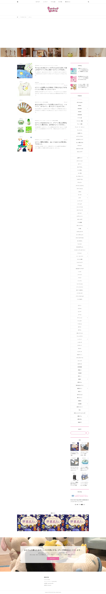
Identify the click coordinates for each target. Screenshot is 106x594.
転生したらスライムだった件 (79, 413)
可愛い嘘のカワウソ (80, 385)
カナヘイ (79, 164)
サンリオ (79, 194)
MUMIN (79, 111)
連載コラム (80, 416)
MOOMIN (80, 108)
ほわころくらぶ (80, 333)
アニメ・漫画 (79, 124)
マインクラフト (80, 336)
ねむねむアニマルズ (80, 268)
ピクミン (79, 305)
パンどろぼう (79, 299)
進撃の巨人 (80, 419)
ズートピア (80, 204)
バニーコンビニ (80, 283)
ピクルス (79, 308)
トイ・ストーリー (79, 256)
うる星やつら (79, 133)
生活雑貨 (79, 403)
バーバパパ (80, 274)
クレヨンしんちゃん (80, 185)
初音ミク (79, 376)
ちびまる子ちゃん (79, 247)
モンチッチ (80, 351)
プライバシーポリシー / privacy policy (50, 581)
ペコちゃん (80, 323)
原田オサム (80, 382)
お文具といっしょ (79, 154)
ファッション (79, 317)
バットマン (80, 280)
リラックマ (80, 360)
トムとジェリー (80, 262)
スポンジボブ (79, 219)
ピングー (79, 311)
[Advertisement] (53, 33)
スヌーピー (38, 1)
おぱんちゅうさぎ (79, 148)
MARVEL (79, 105)
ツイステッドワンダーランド (79, 250)
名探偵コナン (79, 388)
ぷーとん (79, 314)
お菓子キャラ (79, 157)
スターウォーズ (80, 210)
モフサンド (80, 345)
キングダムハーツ (79, 176)
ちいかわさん (79, 240)
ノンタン (79, 271)
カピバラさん (79, 167)
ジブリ (79, 197)
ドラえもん (80, 265)
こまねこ (79, 191)
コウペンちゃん (80, 188)
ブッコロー (80, 320)
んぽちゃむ (80, 363)
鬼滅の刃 (79, 422)
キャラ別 (60, 1)
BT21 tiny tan (79, 102)
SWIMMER (80, 114)
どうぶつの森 (79, 259)
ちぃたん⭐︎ (80, 243)
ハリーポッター (80, 293)
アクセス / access (47, 579)
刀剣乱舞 (79, 373)
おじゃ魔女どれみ (79, 142)
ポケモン (79, 326)
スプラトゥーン (80, 216)
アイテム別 (53, 1)
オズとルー (80, 145)
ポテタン (79, 330)
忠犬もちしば (79, 394)
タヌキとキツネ (80, 231)
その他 (79, 228)
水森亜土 (79, 400)
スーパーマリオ (80, 207)
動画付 (79, 379)
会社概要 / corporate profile (48, 583)
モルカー (79, 348)
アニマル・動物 (80, 120)
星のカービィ (67, 1)
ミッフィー (45, 1)
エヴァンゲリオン (79, 136)
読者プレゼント (80, 406)
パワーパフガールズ (80, 296)
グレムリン (80, 182)
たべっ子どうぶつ (79, 234)
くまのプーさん (80, 179)
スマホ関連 (80, 222)
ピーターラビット (79, 302)
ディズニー (80, 253)
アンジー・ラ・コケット (79, 127)
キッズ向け (80, 170)
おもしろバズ (79, 151)
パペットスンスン (79, 287)
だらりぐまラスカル (80, 237)
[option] (29, 523)
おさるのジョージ (79, 139)
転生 (80, 410)
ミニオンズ (80, 342)
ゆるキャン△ (79, 354)
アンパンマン (79, 130)
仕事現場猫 (80, 366)
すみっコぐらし (80, 225)
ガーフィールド (80, 160)
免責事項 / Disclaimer (47, 585)
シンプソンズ (79, 200)
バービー (79, 277)
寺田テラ (79, 391)
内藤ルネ (79, 370)
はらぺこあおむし (79, 290)
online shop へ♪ (53, 558)
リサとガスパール (79, 357)
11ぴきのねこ (79, 99)
